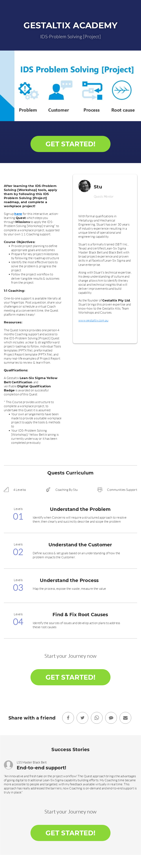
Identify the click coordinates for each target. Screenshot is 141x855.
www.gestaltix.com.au (93, 320)
